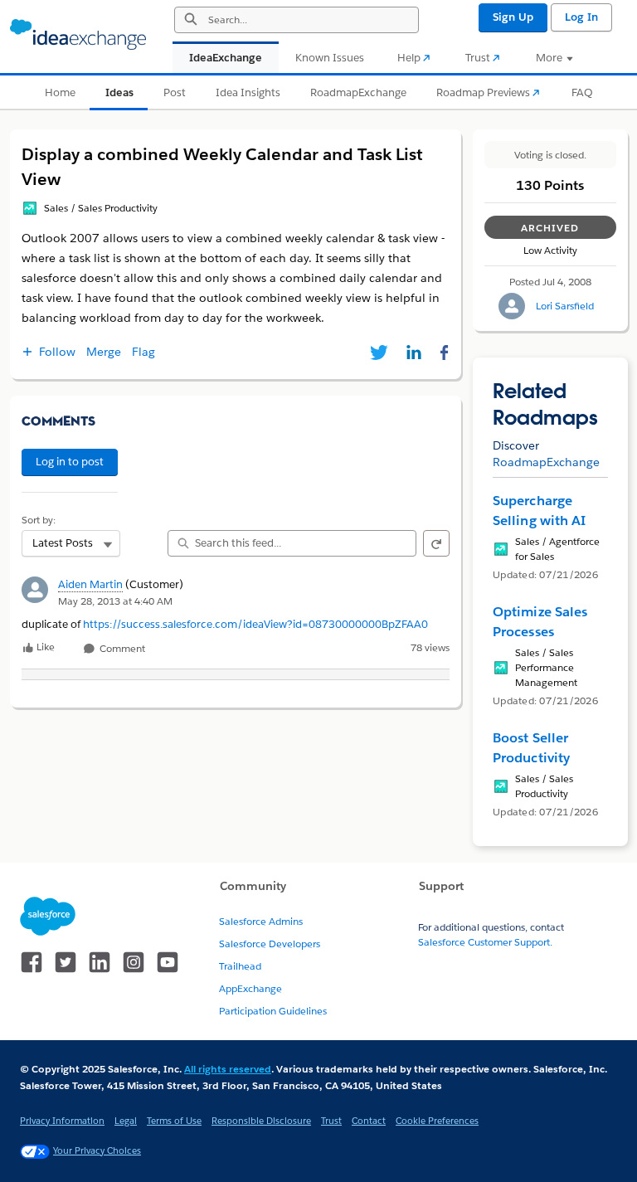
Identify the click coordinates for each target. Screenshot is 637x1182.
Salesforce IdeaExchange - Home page (78, 35)
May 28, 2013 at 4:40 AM (115, 601)
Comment (121, 649)
